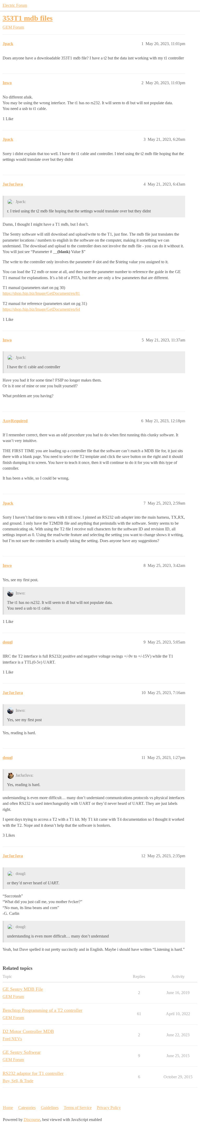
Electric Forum (15, 5)
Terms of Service (78, 1107)
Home (8, 1107)
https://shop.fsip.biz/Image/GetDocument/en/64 (41, 309)
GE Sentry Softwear (22, 1052)
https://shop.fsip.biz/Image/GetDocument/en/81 (41, 293)
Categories (27, 1107)
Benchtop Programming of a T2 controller (42, 1010)
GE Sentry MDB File (23, 989)
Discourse (32, 1119)
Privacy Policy (109, 1107)
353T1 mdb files (28, 18)
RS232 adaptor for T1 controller (33, 1073)
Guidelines (50, 1107)
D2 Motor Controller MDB (28, 1031)
